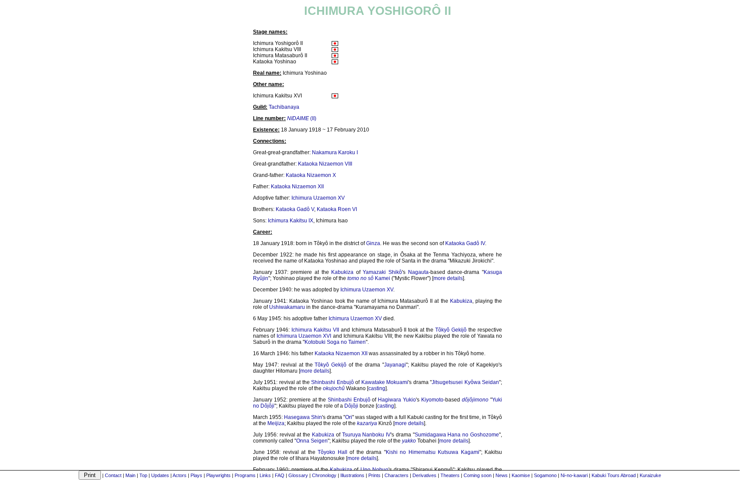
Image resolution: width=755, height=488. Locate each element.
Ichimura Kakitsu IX (290, 221)
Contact (113, 475)
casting (376, 388)
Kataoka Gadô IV (465, 243)
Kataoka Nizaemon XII (297, 186)
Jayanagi (395, 365)
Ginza (373, 243)
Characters (396, 475)
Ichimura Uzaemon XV (318, 198)
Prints (374, 475)
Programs (245, 475)
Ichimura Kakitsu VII (315, 330)
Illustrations (352, 475)
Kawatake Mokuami (384, 382)
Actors (180, 475)
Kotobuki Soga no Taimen (335, 342)
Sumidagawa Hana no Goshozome (457, 435)
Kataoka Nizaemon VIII (325, 164)
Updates (160, 475)
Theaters (450, 475)
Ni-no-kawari (574, 475)
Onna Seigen (312, 441)
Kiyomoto (432, 400)
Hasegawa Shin (303, 417)
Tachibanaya (284, 107)
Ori (348, 417)
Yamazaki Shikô (382, 272)
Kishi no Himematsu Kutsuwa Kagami (432, 452)
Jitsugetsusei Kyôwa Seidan (465, 382)
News (501, 475)
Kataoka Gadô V (295, 209)
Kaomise (521, 475)
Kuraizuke (650, 475)
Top (143, 475)
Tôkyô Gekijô (451, 330)
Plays (196, 475)
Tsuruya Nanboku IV (366, 435)
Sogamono (545, 475)
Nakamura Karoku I (335, 152)
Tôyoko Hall (332, 452)
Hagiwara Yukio (397, 400)
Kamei (382, 278)
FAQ (279, 475)
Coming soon (478, 475)
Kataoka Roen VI (337, 209)
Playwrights (218, 475)
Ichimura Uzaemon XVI (304, 336)
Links (265, 475)
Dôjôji (351, 406)
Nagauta (418, 272)
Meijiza (275, 423)
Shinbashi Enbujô (332, 382)
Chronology (324, 475)
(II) (301, 118)
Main (130, 475)
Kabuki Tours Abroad (614, 475)
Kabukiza (342, 272)
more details (448, 278)
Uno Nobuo (374, 470)
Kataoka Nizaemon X (311, 175)
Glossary (298, 475)
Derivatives (424, 475)
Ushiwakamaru (287, 307)
